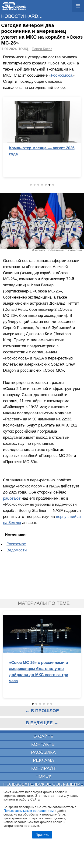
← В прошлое (42, 710)
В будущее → (42, 722)
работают (12, 498)
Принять (42, 835)
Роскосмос (16, 544)
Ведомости (17, 550)
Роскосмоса (61, 75)
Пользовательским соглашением (29, 810)
